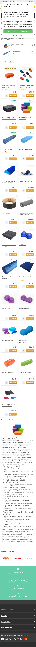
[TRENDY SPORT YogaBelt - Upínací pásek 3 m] (26, 75)
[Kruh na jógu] (9, 203)
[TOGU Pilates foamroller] (26, 171)
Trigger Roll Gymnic (8, 372)
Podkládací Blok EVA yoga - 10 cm (25, 118)
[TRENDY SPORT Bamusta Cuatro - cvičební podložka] (9, 394)
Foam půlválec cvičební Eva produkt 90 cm (8, 181)
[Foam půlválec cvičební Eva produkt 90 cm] (9, 171)
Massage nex (6, 308)
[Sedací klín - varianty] (26, 267)
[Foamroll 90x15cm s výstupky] (9, 139)
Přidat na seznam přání (6, 95)
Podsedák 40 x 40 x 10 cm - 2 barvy (9, 245)
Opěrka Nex (22, 245)
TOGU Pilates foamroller (26, 181)
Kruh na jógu (6, 213)
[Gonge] (18, 558)
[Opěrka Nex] (26, 235)
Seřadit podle (4, 61)
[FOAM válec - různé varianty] (9, 267)
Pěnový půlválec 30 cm (25, 149)
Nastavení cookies (18, 35)
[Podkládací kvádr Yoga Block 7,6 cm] (9, 75)
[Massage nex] (9, 298)
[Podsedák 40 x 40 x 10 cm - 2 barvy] (9, 235)
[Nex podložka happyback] (26, 330)
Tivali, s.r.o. (11, 635)
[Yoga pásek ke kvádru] (9, 330)
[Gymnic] (6, 558)
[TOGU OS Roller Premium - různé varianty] (26, 203)
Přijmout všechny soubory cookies (18, 31)
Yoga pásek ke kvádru (8, 340)
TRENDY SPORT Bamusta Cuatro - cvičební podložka (9, 405)
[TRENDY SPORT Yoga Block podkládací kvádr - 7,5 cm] (9, 107)
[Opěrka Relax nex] (26, 298)
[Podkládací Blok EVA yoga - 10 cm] (26, 107)
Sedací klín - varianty (25, 277)
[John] (30, 558)
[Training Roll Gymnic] (26, 362)
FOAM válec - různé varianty (7, 277)
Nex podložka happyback (23, 341)
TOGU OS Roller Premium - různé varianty (26, 213)
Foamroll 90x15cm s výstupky (7, 150)
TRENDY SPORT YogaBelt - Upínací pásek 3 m (26, 86)
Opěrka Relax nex (24, 308)
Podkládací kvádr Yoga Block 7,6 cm (8, 86)
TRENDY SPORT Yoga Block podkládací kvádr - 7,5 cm (9, 118)
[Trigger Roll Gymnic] (9, 362)
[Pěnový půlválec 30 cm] (26, 139)
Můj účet (4, 616)
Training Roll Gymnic (25, 372)
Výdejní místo (5, 622)
